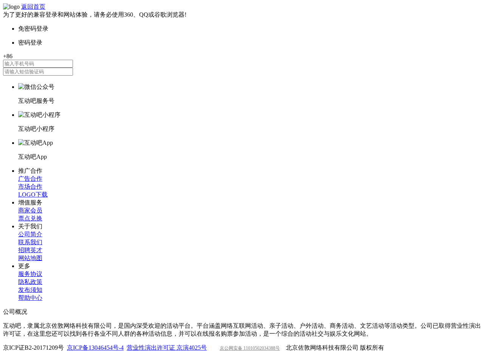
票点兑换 (30, 218)
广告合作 (30, 178)
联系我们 (30, 242)
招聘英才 (30, 250)
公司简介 (30, 234)
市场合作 (30, 186)
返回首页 (33, 6)
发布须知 (30, 290)
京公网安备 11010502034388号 (250, 348)
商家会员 (30, 210)
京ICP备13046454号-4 (95, 347)
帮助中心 (30, 297)
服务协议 (30, 274)
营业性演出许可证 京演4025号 (167, 347)
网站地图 (30, 258)
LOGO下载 (33, 194)
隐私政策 (30, 282)
